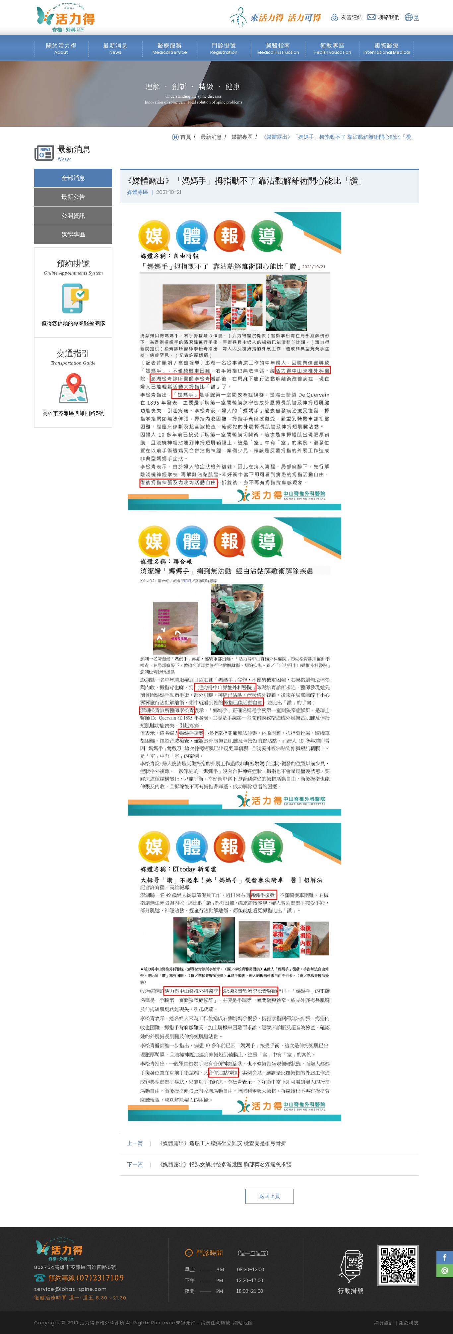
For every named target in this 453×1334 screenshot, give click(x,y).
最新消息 (211, 137)
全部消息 (73, 178)
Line (444, 1270)
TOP (444, 1290)
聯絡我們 (389, 17)
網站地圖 (243, 1322)
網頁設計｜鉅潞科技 (396, 1322)
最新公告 (73, 197)
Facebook (444, 1257)
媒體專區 (242, 137)
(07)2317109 (100, 1278)
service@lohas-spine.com (70, 1289)
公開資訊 (73, 215)
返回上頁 (269, 1196)
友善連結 (351, 17)
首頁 (185, 137)
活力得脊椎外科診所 (65, 17)
